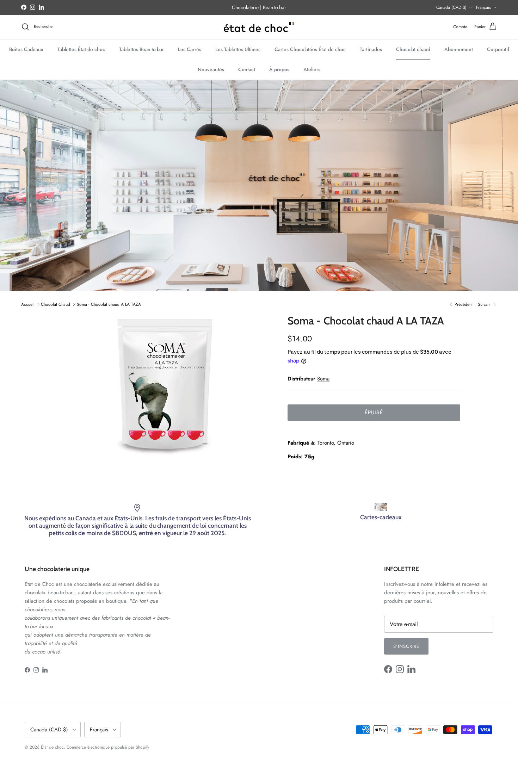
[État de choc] (259, 27)
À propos (279, 69)
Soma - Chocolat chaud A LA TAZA (109, 304)
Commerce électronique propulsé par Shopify (108, 747)
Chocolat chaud (413, 48)
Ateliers (311, 69)
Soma (323, 379)
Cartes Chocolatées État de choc (310, 48)
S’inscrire (406, 646)
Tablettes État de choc (81, 48)
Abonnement (458, 48)
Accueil (28, 304)
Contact (246, 69)
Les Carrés (189, 48)
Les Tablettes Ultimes (237, 48)
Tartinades (371, 48)
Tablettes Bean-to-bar (141, 48)
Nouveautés (211, 69)
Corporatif (498, 48)
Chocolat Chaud (55, 304)
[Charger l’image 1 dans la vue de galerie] (165, 386)
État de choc (52, 747)
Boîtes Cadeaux (26, 48)
